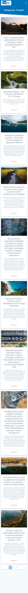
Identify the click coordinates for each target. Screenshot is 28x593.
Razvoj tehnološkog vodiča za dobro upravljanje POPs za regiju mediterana (14, 302)
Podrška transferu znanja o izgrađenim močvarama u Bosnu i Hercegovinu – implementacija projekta (14, 481)
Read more (14, 66)
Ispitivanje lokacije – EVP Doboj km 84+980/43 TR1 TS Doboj (14, 94)
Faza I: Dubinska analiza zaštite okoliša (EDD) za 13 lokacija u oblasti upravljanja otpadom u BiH (14, 42)
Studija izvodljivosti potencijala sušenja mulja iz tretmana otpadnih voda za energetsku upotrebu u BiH (14, 535)
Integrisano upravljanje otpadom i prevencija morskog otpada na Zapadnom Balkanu (14, 139)
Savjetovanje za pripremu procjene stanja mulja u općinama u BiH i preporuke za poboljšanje (14, 190)
